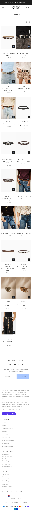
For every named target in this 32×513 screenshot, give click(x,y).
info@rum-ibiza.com (7, 486)
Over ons (4, 422)
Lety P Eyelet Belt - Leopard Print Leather (8, 341)
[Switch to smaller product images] (29, 22)
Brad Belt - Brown (8, 124)
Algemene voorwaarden (7, 428)
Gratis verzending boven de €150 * (16, 2)
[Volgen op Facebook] (3, 491)
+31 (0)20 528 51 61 (7, 464)
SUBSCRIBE (23, 376)
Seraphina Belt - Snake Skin (8, 89)
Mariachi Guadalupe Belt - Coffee (8, 198)
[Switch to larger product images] (26, 22)
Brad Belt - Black (24, 89)
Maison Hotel (24, 121)
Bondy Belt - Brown (24, 233)
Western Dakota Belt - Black (24, 125)
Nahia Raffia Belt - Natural (8, 305)
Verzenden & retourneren (8, 440)
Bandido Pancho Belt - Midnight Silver (8, 161)
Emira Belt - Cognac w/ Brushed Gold (8, 268)
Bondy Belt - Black (8, 233)
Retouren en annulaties (7, 446)
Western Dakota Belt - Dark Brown (23, 160)
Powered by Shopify (20, 502)
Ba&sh (24, 86)
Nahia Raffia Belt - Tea (24, 305)
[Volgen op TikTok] (16, 491)
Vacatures (4, 425)
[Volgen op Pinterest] (12, 491)
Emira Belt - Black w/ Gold (23, 268)
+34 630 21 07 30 (7, 484)
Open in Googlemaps (7, 461)
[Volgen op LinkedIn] (21, 491)
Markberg (8, 264)
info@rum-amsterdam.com (8, 466)
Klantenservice (5, 443)
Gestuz (8, 51)
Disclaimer (4, 431)
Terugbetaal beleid (6, 437)
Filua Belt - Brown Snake (8, 54)
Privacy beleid (5, 434)
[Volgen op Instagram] (7, 491)
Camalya (8, 301)
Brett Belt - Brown (24, 196)
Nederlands (15, 498)
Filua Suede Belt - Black (23, 54)
